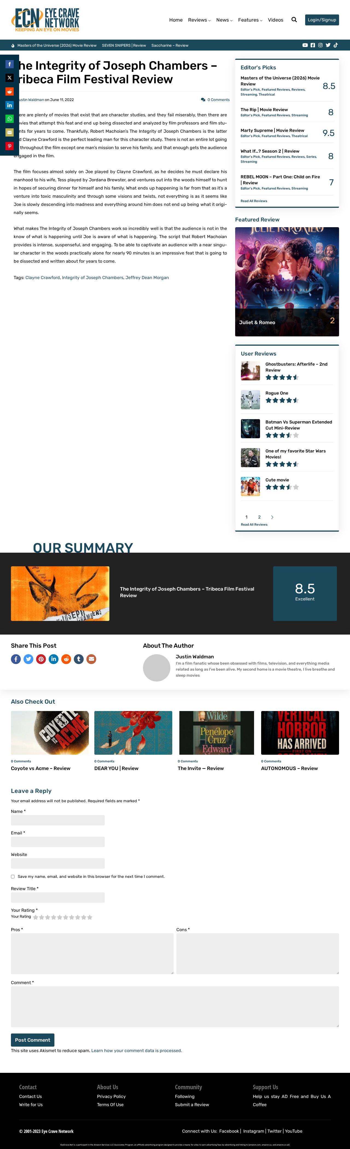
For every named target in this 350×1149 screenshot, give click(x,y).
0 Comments (219, 99)
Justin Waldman (30, 99)
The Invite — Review (201, 768)
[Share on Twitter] (9, 78)
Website (19, 854)
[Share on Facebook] (9, 64)
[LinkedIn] (54, 659)
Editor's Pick (250, 89)
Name (18, 811)
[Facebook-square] (312, 45)
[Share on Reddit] (9, 91)
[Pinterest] (41, 659)
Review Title (25, 889)
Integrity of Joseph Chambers (92, 278)
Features (248, 20)
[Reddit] (66, 659)
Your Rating (24, 910)
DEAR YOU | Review (116, 768)
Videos (275, 20)
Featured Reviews (276, 89)
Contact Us (30, 1096)
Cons (183, 930)
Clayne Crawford (42, 278)
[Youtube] (305, 45)
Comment (22, 983)
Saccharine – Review (169, 45)
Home (176, 20)
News (222, 20)
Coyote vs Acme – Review (41, 768)
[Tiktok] (335, 45)
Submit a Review (192, 1104)
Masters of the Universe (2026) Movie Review (57, 45)
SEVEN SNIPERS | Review (124, 45)
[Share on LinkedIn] (9, 105)
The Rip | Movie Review (264, 109)
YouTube (293, 1131)
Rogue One (277, 393)
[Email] (91, 659)
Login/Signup (322, 19)
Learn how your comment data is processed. (136, 1050)
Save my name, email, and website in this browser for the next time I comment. (91, 876)
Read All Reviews (254, 201)
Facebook (229, 1131)
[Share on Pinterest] (9, 146)
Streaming (249, 94)
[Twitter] (328, 45)
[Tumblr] (79, 659)
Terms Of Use (110, 1104)
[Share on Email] (9, 132)
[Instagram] (320, 45)
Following (185, 1096)
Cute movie (277, 479)
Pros (17, 930)
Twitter (274, 1131)
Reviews (197, 20)
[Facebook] (16, 659)
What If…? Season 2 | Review (270, 151)
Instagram (253, 1131)
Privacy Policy (111, 1096)
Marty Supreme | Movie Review (272, 130)
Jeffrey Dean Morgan (147, 278)
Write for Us (31, 1104)
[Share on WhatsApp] (9, 119)
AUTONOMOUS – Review (289, 768)
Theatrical (267, 94)
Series (311, 156)
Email (18, 833)
